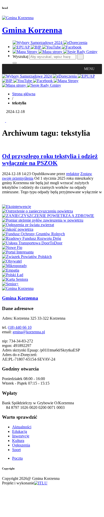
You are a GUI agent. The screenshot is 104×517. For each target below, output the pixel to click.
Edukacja (19, 431)
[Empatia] (10, 270)
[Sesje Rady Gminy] (80, 52)
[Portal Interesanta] (18, 252)
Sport (16, 450)
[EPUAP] (22, 47)
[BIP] (36, 47)
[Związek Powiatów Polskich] (27, 256)
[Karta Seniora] (15, 279)
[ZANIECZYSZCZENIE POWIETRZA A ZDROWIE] (48, 216)
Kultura (18, 440)
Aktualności (21, 427)
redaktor (72, 174)
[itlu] (40, 483)
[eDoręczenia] (75, 42)
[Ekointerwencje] (16, 206)
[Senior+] (10, 284)
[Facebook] (72, 47)
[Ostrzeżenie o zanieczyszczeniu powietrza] (37, 211)
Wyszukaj (20, 56)
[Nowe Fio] (12, 247)
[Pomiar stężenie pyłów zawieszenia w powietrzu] (42, 220)
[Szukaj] (80, 56)
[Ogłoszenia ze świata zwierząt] (28, 225)
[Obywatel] (12, 261)
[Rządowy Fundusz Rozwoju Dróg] (31, 238)
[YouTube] (52, 47)
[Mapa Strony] (25, 52)
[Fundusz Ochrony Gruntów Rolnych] (33, 234)
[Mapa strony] (50, 52)
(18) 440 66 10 (20, 327)
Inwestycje (20, 436)
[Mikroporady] (14, 266)
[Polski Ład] (12, 275)
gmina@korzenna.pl (29, 332)
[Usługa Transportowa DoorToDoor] (32, 243)
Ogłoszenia (21, 445)
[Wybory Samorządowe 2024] (38, 42)
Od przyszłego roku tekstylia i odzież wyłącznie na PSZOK (50, 159)
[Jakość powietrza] (17, 229)
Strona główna (23, 94)
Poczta (17, 458)
